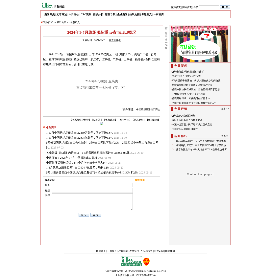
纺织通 (97, 119)
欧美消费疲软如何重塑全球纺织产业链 (192, 85)
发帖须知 (140, 179)
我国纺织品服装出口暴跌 (185, 129)
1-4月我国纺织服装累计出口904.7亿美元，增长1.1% (78, 167)
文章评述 (62, 14)
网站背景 (101, 251)
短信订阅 (153, 119)
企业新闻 (122, 14)
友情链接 (134, 251)
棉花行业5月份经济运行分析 (186, 76)
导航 (195, 7)
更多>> (225, 108)
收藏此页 (110, 119)
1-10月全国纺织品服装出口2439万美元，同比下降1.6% (79, 132)
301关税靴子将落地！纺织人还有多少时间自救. (196, 80)
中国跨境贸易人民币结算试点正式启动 (192, 124)
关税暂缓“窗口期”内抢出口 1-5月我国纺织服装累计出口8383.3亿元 (88, 152)
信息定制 (138, 119)
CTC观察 (86, 14)
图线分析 (98, 14)
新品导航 (110, 14)
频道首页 (176, 7)
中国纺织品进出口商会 (148, 109)
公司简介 (112, 251)
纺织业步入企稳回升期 (183, 115)
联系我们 (123, 251)
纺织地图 (134, 14)
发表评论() (115, 40)
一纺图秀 (159, 14)
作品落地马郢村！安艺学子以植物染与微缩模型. (201, 141)
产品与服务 (147, 251)
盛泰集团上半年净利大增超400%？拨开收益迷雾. (201, 149)
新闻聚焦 (49, 14)
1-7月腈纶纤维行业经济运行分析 (189, 94)
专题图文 (146, 14)
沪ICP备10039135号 (146, 275)
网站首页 (187, 7)
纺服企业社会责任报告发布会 (187, 120)
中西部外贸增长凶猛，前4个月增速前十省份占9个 (76, 162)
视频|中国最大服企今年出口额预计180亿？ (194, 103)
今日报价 (74, 14)
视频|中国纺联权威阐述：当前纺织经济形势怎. (196, 89)
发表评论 (124, 119)
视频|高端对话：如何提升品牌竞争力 (191, 98)
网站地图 (170, 251)
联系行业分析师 (80, 119)
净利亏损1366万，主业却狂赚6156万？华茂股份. (201, 145)
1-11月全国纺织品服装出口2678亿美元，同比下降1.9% (79, 137)
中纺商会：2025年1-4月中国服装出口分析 (71, 157)
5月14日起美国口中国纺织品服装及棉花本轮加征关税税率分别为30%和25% (92, 172)
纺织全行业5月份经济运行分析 (188, 71)
